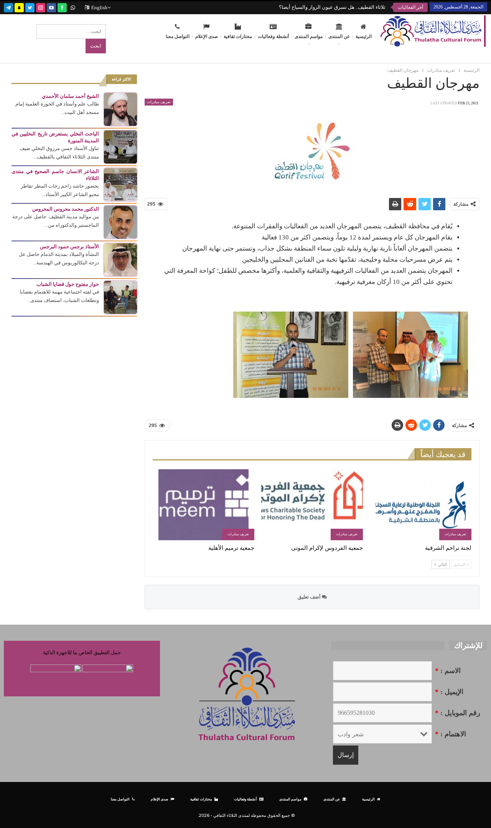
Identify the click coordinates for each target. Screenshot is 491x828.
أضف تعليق (310, 597)
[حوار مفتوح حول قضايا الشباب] (120, 297)
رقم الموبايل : (457, 713)
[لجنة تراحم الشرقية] (420, 504)
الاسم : (448, 671)
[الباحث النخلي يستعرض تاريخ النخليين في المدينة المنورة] (120, 146)
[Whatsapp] (72, 6)
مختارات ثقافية (238, 36)
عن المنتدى (339, 36)
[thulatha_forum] (40, 6)
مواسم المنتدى (309, 36)
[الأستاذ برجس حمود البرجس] (120, 259)
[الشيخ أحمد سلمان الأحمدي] (120, 109)
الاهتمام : (450, 734)
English (99, 7)
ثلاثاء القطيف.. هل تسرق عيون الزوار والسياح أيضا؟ (332, 7)
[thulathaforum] (62, 6)
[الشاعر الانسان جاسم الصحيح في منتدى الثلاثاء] (120, 184)
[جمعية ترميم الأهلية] (203, 504)
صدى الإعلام (206, 36)
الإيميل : (449, 692)
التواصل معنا (177, 36)
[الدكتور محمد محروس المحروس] (120, 221)
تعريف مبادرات (159, 102)
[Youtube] (51, 6)
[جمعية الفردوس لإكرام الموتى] (312, 504)
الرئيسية (364, 36)
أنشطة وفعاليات (273, 36)
